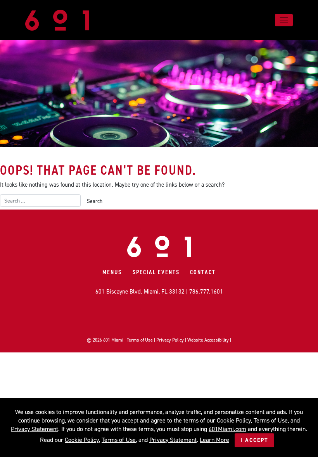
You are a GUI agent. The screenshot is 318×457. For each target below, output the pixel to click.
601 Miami (113, 340)
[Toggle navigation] (284, 20)
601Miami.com (227, 429)
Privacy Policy (170, 340)
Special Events (156, 272)
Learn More (214, 440)
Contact (203, 272)
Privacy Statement (34, 429)
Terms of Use (140, 340)
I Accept (254, 440)
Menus (112, 272)
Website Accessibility (208, 340)
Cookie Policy (234, 420)
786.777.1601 (206, 292)
